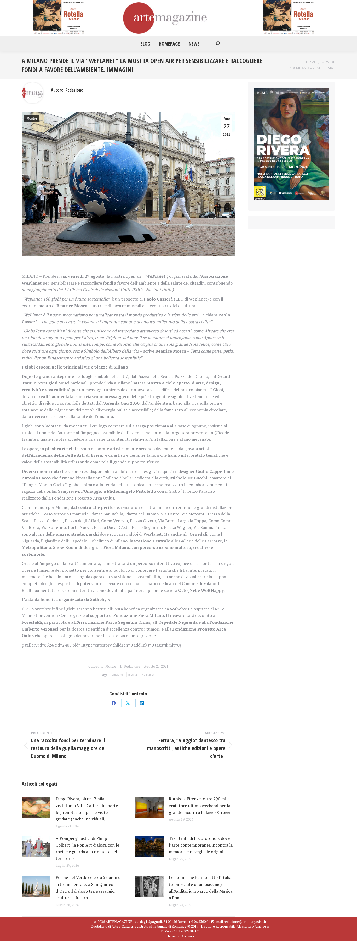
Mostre (32, 118)
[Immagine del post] (36, 807)
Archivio (187, 936)
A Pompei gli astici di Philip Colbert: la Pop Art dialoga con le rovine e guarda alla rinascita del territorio (87, 848)
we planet (148, 674)
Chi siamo (173, 936)
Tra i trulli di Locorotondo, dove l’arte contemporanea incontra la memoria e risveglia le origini (201, 844)
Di (130, 666)
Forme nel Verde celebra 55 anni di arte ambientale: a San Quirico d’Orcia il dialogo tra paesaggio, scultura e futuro (89, 887)
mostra (132, 674)
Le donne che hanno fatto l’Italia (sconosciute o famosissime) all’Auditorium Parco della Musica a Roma (200, 887)
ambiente (118, 674)
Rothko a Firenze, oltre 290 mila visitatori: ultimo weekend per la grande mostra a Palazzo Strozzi (199, 805)
